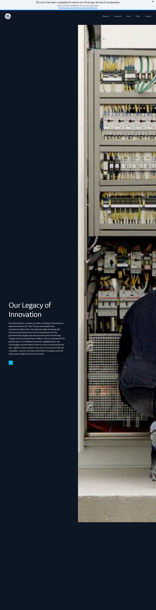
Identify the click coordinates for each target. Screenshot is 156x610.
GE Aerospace (64, 8)
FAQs (138, 16)
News (129, 16)
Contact (148, 16)
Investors (117, 16)
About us (106, 16)
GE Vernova (77, 8)
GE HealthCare (90, 8)
